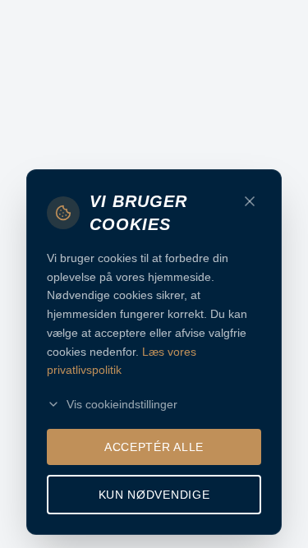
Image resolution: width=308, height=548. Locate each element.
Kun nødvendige (154, 494)
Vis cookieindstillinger (122, 404)
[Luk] (249, 201)
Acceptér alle (154, 447)
